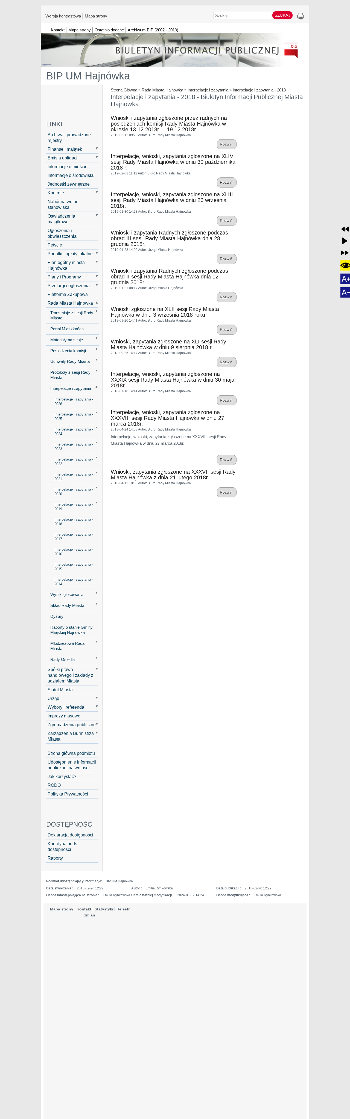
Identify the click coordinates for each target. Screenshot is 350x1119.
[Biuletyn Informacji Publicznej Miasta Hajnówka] (175, 47)
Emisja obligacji (63, 157)
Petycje (55, 244)
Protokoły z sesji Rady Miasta (70, 375)
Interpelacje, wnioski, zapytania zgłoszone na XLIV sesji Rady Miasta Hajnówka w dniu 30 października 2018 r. (173, 162)
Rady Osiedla (62, 659)
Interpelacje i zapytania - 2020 (73, 491)
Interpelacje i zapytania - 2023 (73, 446)
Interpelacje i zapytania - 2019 (73, 506)
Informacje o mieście (68, 166)
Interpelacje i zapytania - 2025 (73, 416)
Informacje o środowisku (71, 175)
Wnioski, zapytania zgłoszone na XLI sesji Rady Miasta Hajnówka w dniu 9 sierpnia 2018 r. (168, 344)
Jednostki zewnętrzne (69, 184)
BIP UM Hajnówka (88, 76)
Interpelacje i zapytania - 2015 (73, 566)
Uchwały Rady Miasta (70, 361)
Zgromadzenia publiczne (72, 724)
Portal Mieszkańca (67, 329)
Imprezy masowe (64, 715)
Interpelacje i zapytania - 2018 (259, 90)
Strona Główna (124, 90)
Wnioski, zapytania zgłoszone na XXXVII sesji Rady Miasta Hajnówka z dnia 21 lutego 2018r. (173, 474)
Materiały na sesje (66, 340)
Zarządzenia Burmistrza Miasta (71, 736)
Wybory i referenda (66, 707)
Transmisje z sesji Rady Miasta (71, 315)
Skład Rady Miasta (67, 605)
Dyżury (56, 616)
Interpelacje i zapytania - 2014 (73, 581)
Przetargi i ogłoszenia (69, 285)
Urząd (53, 698)
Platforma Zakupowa (68, 294)
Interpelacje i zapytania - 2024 (73, 431)
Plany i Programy (64, 276)
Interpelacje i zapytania (208, 90)
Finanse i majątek (65, 149)
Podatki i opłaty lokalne (70, 253)
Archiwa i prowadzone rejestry (69, 137)
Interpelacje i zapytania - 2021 (73, 476)
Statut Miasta (60, 689)
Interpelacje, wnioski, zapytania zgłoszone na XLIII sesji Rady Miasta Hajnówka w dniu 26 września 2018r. (172, 200)
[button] (345, 229)
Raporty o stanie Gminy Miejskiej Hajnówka (71, 630)
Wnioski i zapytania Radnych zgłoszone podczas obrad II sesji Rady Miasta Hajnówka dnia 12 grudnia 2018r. (169, 276)
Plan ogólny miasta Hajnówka (66, 265)
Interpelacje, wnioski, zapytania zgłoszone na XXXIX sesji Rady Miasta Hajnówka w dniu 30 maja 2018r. (172, 379)
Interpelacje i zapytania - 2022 (73, 461)
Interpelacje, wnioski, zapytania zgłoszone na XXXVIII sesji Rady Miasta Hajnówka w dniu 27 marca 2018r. (167, 418)
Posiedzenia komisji (68, 351)
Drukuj (300, 16)
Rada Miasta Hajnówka (162, 90)
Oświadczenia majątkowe (61, 218)
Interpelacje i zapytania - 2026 (73, 401)
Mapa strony (96, 15)
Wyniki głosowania (66, 594)
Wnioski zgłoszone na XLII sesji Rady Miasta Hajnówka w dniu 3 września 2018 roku (165, 312)
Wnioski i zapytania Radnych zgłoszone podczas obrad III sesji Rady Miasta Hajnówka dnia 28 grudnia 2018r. (169, 238)
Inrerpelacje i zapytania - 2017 (73, 536)
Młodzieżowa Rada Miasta (67, 646)
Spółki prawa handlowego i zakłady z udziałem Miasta (70, 675)
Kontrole (56, 192)
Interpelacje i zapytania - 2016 (73, 551)
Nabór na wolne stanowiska (63, 204)
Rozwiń (227, 144)
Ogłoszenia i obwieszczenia (62, 233)
